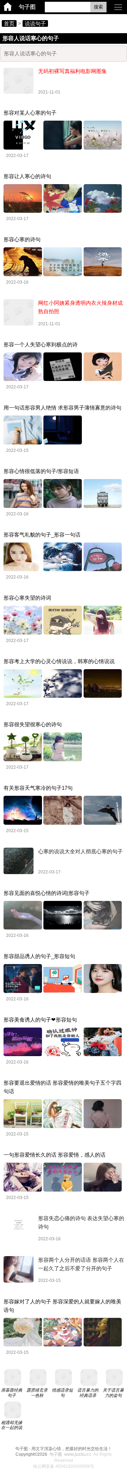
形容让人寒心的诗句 (27, 176)
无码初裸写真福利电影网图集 (72, 71)
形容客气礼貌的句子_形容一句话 (42, 535)
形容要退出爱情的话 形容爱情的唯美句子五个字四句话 (62, 1087)
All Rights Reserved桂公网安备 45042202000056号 (72, 1460)
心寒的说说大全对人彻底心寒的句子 (80, 851)
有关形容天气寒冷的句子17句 (38, 788)
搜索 (98, 7)
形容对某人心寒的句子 (30, 113)
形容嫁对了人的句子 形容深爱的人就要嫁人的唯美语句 (62, 1305)
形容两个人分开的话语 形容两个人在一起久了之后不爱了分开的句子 (81, 1264)
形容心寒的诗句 (22, 239)
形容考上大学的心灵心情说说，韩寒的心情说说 (59, 661)
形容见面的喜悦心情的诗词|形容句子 (47, 893)
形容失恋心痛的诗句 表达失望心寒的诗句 (81, 1222)
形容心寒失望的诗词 (27, 598)
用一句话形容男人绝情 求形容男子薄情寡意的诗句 (62, 408)
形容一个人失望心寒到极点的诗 (41, 344)
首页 (9, 23)
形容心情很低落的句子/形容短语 (41, 471)
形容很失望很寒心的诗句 (33, 724)
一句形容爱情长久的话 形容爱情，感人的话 (54, 1155)
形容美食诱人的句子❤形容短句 (40, 1020)
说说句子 (35, 23)
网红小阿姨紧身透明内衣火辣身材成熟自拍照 (80, 307)
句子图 (27, 7)
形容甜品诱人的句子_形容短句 (39, 956)
